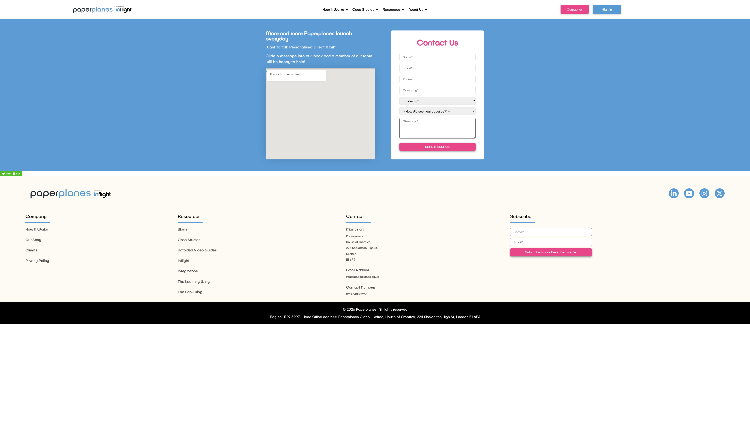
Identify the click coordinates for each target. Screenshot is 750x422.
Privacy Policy (37, 260)
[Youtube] (689, 193)
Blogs (182, 229)
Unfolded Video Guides (197, 250)
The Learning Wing (194, 281)
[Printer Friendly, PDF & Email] (11, 173)
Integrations (188, 271)
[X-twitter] (720, 193)
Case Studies (189, 239)
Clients (31, 250)
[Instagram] (704, 193)
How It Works (36, 229)
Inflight (183, 260)
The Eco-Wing (190, 292)
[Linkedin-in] (674, 193)
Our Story (33, 239)
